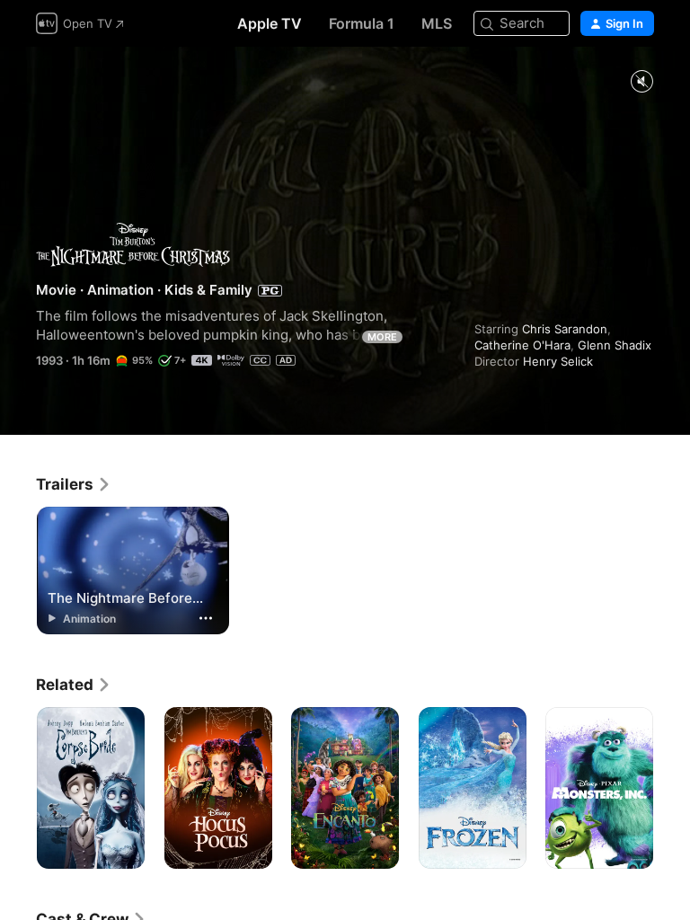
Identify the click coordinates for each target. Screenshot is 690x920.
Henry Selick (558, 361)
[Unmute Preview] (641, 82)
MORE (382, 337)
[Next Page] (672, 788)
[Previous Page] (18, 788)
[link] (73, 484)
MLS (436, 23)
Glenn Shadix (614, 345)
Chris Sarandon (564, 329)
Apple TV (269, 23)
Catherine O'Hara (522, 345)
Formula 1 (361, 23)
